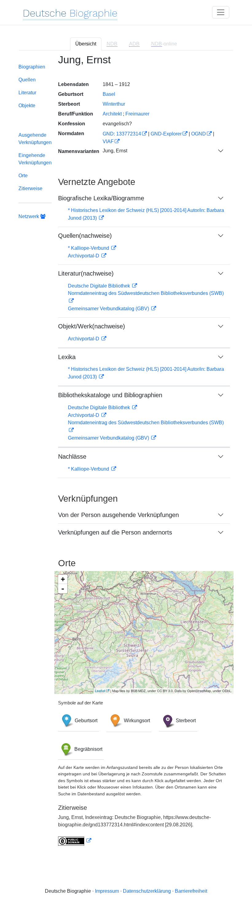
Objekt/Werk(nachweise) (91, 326)
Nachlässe (72, 456)
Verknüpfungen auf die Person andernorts (115, 532)
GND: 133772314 (122, 133)
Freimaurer (137, 113)
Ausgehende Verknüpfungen (35, 138)
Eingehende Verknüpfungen (35, 159)
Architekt (112, 113)
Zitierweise (30, 188)
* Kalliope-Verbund (89, 248)
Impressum (107, 891)
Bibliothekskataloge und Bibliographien (110, 395)
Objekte (26, 105)
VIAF (108, 141)
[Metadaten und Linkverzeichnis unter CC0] (74, 840)
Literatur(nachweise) (86, 273)
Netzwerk (29, 216)
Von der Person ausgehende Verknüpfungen (118, 514)
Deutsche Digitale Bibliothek (99, 285)
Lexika (67, 357)
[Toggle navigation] (220, 12)
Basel (109, 94)
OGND (198, 133)
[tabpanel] (126, 453)
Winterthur (114, 104)
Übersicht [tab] (85, 43)
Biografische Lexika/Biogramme (101, 198)
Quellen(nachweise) (85, 235)
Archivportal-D (84, 255)
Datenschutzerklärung (147, 891)
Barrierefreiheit (191, 891)
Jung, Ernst (115, 150)
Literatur (27, 92)
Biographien (31, 66)
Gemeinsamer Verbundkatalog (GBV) (109, 308)
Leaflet (100, 690)
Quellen (27, 79)
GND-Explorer (166, 133)
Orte (23, 175)
